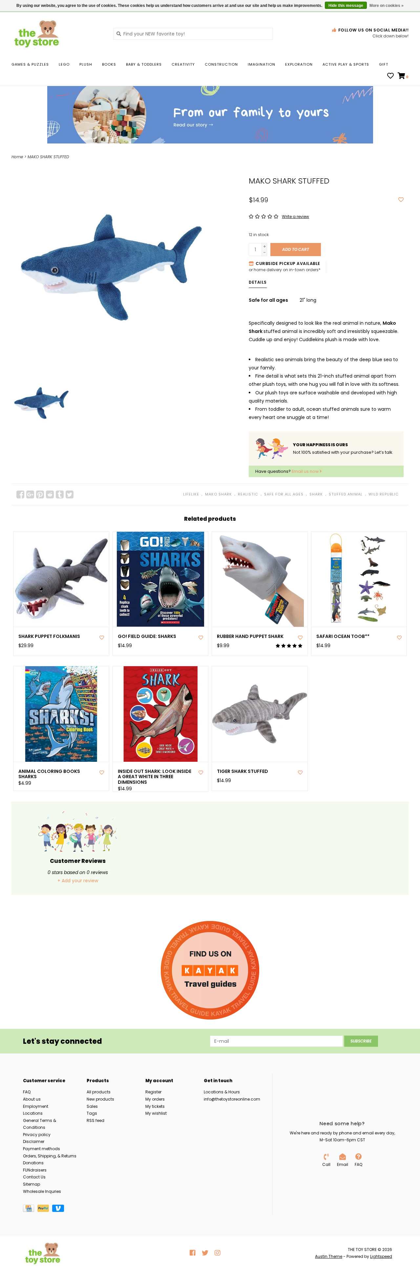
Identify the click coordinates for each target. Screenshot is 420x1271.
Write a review (295, 216)
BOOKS (109, 64)
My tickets (155, 1106)
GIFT (383, 64)
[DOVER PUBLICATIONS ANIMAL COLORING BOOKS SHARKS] (61, 714)
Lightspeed (381, 1256)
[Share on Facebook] (20, 494)
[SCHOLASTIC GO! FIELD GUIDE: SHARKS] (160, 579)
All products (99, 1092)
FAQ (27, 1092)
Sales (92, 1106)
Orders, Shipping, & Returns (49, 1156)
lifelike (191, 494)
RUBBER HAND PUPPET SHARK (250, 636)
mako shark (218, 494)
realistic (248, 494)
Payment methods (41, 1148)
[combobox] (193, 34)
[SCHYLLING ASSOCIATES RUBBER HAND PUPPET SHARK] (259, 579)
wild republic (383, 494)
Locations (33, 1113)
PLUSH (85, 64)
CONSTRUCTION (221, 64)
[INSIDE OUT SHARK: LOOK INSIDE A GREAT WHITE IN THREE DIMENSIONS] (160, 714)
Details (258, 282)
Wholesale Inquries (42, 1191)
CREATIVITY (183, 64)
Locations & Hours (222, 1092)
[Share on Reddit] (50, 494)
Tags (92, 1113)
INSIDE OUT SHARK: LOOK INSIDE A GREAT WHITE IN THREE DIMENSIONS (154, 777)
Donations (33, 1163)
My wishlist (156, 1113)
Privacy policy (37, 1134)
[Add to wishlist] (401, 200)
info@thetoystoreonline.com (232, 1099)
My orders (155, 1099)
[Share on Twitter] (70, 494)
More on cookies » (386, 5)
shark (316, 494)
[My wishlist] (390, 76)
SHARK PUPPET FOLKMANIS (49, 636)
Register (153, 1092)
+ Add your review (77, 880)
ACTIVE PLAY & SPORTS (346, 64)
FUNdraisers (35, 1170)
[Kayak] (210, 970)
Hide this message (345, 5)
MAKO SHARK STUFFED (48, 157)
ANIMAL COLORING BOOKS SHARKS (49, 774)
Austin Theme (328, 1256)
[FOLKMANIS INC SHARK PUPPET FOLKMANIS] (61, 579)
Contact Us (34, 1177)
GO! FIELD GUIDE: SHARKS (147, 636)
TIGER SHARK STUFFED (242, 771)
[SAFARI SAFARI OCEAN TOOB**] (359, 579)
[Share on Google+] (30, 494)
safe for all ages (284, 494)
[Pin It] (40, 494)
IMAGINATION (261, 64)
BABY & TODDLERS (144, 64)
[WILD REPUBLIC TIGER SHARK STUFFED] (259, 714)
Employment (35, 1106)
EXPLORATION (299, 64)
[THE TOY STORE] (57, 33)
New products (100, 1099)
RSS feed (95, 1120)
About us (32, 1099)
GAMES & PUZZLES (30, 64)
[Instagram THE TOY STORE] (217, 1253)
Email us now (306, 471)
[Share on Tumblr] (60, 494)
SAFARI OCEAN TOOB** (342, 636)
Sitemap (31, 1184)
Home (17, 157)
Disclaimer (33, 1141)
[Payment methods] (30, 1210)
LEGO (64, 64)
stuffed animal (346, 494)
